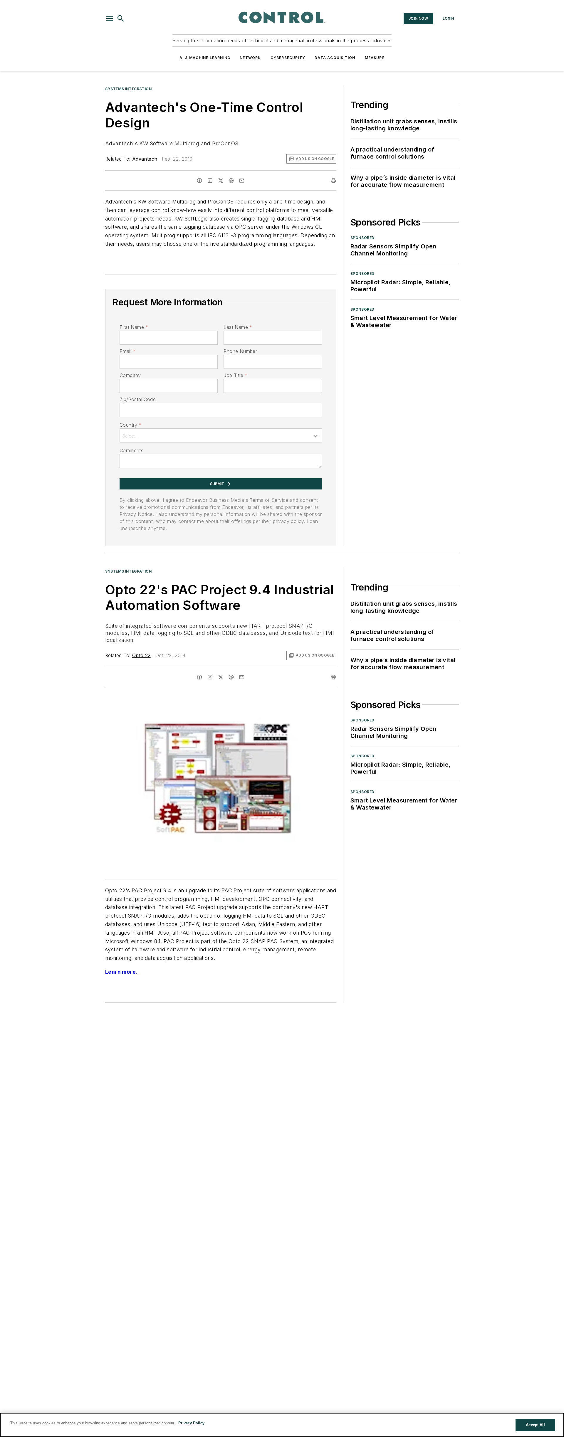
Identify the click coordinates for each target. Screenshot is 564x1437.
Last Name (238, 327)
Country (131, 425)
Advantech (144, 159)
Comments (131, 450)
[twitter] (221, 181)
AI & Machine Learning (204, 57)
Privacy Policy (191, 1423)
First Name (134, 327)
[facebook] (199, 181)
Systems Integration (128, 89)
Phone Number (240, 351)
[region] (282, 1425)
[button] (109, 18)
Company (130, 375)
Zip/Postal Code (138, 399)
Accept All (535, 1425)
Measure (375, 57)
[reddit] (231, 181)
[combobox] (221, 435)
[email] (242, 181)
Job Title (235, 375)
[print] (333, 181)
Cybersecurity (288, 57)
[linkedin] (210, 181)
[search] (120, 18)
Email (127, 351)
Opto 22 (141, 655)
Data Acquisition (335, 57)
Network (250, 57)
